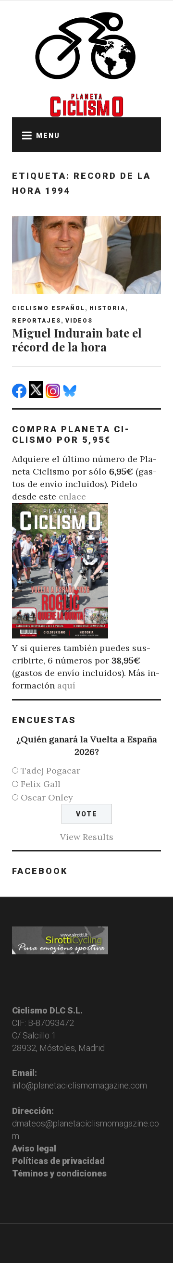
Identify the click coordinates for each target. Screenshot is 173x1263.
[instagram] (54, 394)
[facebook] (20, 394)
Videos (79, 320)
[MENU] (24, 134)
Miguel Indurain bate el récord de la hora (77, 339)
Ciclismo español (48, 308)
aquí (66, 685)
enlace (72, 496)
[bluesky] (70, 394)
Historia (107, 308)
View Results (86, 836)
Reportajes (36, 320)
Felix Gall (41, 783)
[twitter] (37, 394)
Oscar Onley (47, 797)
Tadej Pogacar (50, 770)
